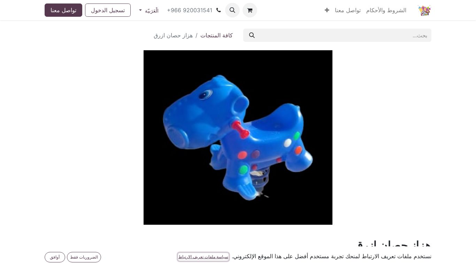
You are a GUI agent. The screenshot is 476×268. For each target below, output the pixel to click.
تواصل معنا (63, 10)
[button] (232, 10)
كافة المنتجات (216, 35)
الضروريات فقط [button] (84, 257)
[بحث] (252, 35)
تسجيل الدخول (108, 10)
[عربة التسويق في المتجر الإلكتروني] (250, 10)
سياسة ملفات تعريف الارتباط (203, 256)
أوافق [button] (55, 257)
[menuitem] (386, 10)
